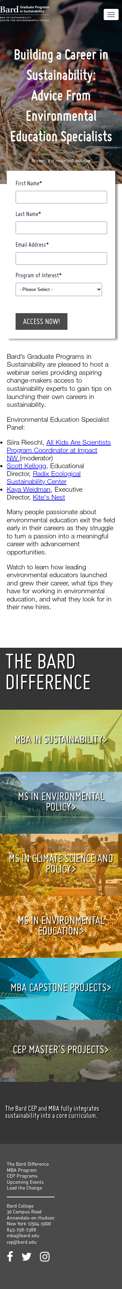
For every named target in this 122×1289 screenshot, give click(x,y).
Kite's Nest (49, 497)
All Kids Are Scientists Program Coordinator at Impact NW (59, 450)
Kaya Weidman (28, 489)
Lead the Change (24, 1188)
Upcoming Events (25, 1182)
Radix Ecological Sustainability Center (44, 477)
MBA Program (22, 1170)
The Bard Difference (28, 1164)
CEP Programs (22, 1176)
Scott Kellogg (26, 466)
